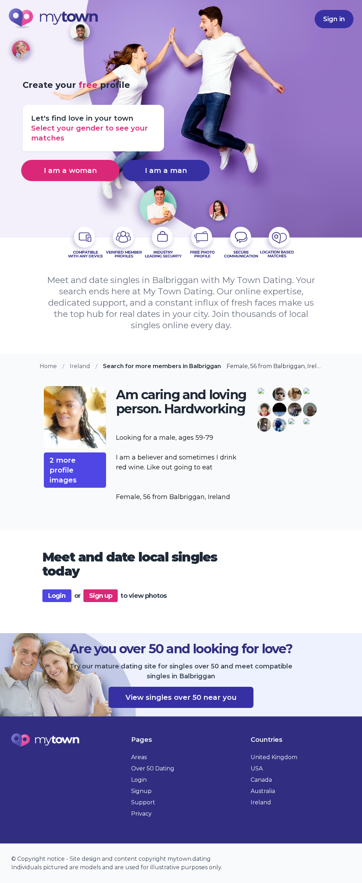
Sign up (100, 596)
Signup (141, 791)
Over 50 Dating (152, 768)
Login (57, 596)
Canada (261, 779)
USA (257, 768)
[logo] (53, 19)
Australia (263, 791)
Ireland (80, 366)
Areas (139, 757)
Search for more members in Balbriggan (162, 366)
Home (48, 366)
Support (143, 802)
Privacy (141, 813)
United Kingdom (274, 757)
